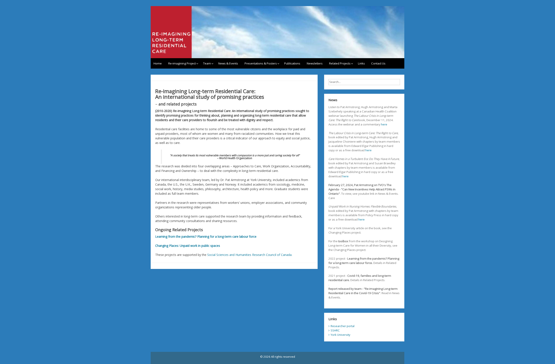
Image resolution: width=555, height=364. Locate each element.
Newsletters (315, 63)
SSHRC (335, 330)
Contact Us (378, 63)
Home (157, 63)
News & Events (228, 63)
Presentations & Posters (261, 63)
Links (361, 63)
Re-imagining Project (182, 63)
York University (340, 335)
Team (207, 63)
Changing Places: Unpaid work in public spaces (187, 246)
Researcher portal (342, 326)
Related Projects (340, 63)
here (384, 124)
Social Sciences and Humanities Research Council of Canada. (249, 255)
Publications (292, 63)
